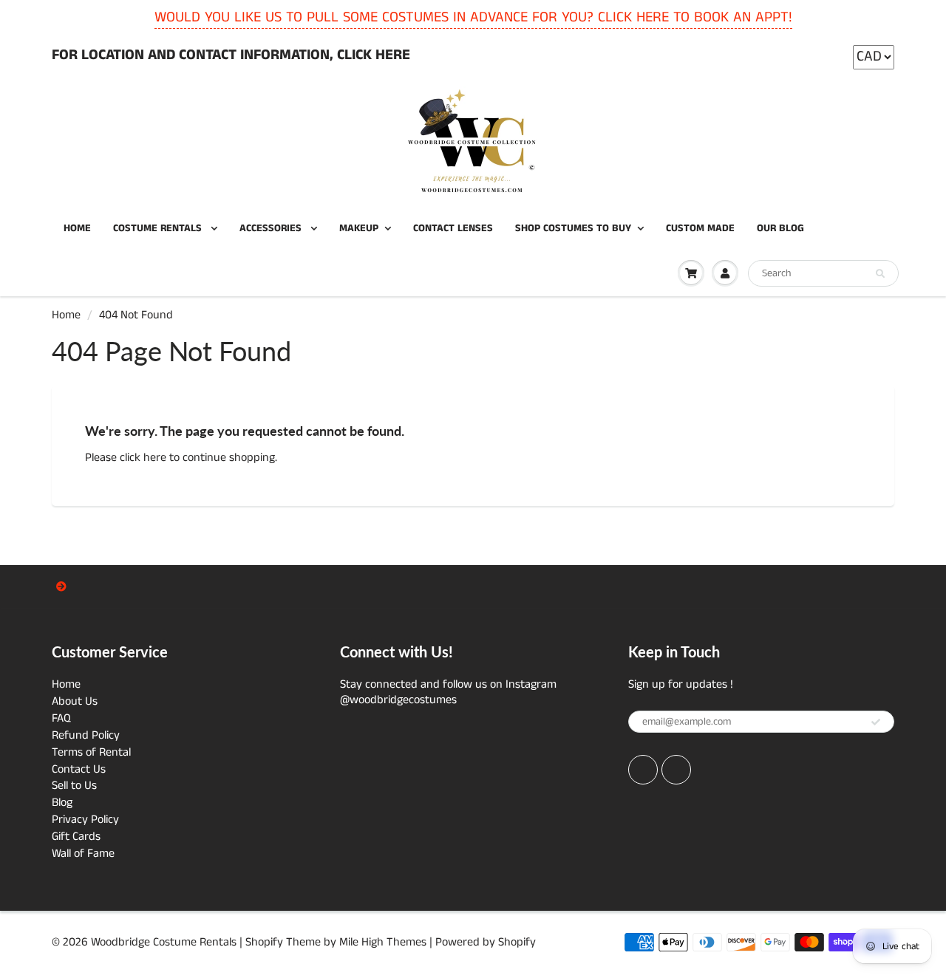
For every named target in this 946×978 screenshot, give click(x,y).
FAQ (61, 718)
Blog (62, 802)
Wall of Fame (83, 853)
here (154, 457)
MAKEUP (358, 228)
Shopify (264, 942)
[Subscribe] (876, 722)
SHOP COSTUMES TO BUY (573, 228)
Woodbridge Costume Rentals (163, 942)
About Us (75, 701)
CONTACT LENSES (453, 228)
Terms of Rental (91, 752)
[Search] (880, 274)
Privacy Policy (85, 819)
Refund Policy (86, 735)
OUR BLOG (780, 228)
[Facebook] (643, 769)
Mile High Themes (382, 942)
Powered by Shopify (485, 942)
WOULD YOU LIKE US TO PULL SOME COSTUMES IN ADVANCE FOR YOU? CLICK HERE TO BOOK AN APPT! (473, 17)
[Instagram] (676, 769)
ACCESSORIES (271, 228)
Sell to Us (74, 785)
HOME (77, 228)
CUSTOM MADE (700, 228)
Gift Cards (76, 836)
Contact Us (79, 769)
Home (66, 315)
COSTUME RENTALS (159, 228)
